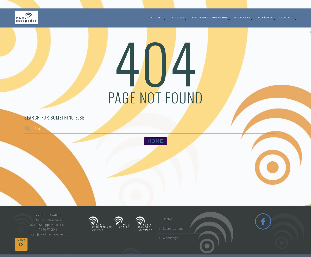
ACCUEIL (157, 17)
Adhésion (265, 17)
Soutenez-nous (173, 229)
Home (155, 141)
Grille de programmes (209, 17)
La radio (177, 17)
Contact (286, 17)
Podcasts (242, 17)
